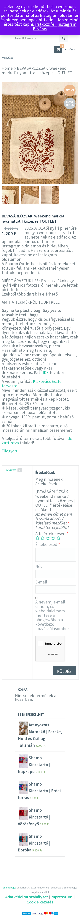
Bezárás (40, 28)
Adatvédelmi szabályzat (26, 896)
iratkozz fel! (46, 24)
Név (38, 566)
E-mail (41, 582)
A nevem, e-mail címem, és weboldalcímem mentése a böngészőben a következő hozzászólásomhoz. (52, 615)
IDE (46, 372)
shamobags (9, 887)
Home (7, 68)
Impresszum (61, 896)
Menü (6, 58)
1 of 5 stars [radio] (37, 538)
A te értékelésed (51, 533)
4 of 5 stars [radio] (53, 538)
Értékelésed (47, 544)
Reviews (13, 470)
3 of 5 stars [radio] (48, 538)
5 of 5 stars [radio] (58, 538)
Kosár (67, 48)
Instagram (67, 24)
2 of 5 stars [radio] (43, 538)
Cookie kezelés (40, 902)
